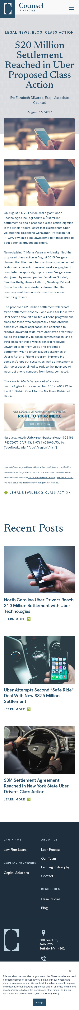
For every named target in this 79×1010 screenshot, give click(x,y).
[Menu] (71, 8)
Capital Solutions (16, 872)
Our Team (48, 858)
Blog (37, 32)
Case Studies (50, 899)
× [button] (70, 970)
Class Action (59, 32)
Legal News (17, 32)
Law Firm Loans (15, 849)
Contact (47, 876)
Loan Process (50, 849)
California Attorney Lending (41, 477)
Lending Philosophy (55, 867)
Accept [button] (39, 1002)
